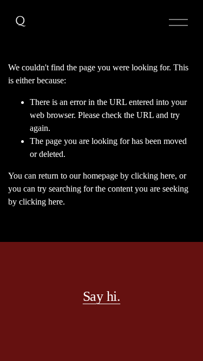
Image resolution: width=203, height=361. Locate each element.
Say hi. (101, 296)
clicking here (153, 175)
